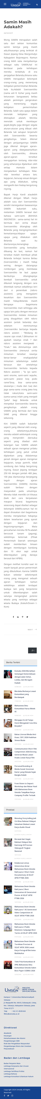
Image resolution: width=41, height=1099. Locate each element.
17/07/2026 (18, 799)
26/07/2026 (18, 779)
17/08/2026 (18, 701)
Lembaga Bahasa (10, 1074)
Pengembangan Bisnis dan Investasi (17, 1046)
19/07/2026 (18, 855)
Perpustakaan (9, 1049)
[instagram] (12, 1095)
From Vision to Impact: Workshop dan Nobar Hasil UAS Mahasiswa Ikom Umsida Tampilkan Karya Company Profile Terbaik (26, 789)
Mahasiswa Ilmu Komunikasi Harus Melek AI (25, 708)
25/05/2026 (18, 974)
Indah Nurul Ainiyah (24, 834)
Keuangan (8, 1036)
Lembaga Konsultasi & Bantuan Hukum (18, 1076)
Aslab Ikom (29, 687)
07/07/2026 (18, 919)
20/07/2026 (18, 831)
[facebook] (4, 1095)
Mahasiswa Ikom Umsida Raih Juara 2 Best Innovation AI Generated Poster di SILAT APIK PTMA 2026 (25, 892)
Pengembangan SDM (11, 1041)
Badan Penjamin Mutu (12, 1063)
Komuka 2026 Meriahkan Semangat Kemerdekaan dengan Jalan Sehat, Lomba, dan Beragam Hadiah (25, 677)
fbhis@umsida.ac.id (11, 1014)
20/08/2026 (18, 687)
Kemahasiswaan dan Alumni (14, 1038)
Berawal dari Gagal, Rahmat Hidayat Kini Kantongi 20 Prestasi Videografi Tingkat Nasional (23, 845)
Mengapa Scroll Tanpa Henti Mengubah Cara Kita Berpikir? (26, 723)
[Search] (32, 650)
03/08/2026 (18, 730)
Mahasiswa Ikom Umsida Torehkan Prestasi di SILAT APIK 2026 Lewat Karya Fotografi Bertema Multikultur (25, 947)
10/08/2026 (18, 715)
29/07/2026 (18, 744)
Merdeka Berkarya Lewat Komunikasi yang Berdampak (25, 694)
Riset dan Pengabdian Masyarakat (17, 1043)
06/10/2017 (8, 33)
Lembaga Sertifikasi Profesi (14, 1071)
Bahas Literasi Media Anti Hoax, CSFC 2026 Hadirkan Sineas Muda (25, 737)
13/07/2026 (18, 882)
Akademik (7, 1033)
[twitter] (8, 1095)
